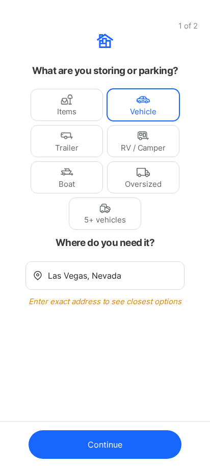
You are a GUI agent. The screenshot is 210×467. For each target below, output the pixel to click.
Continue (105, 444)
